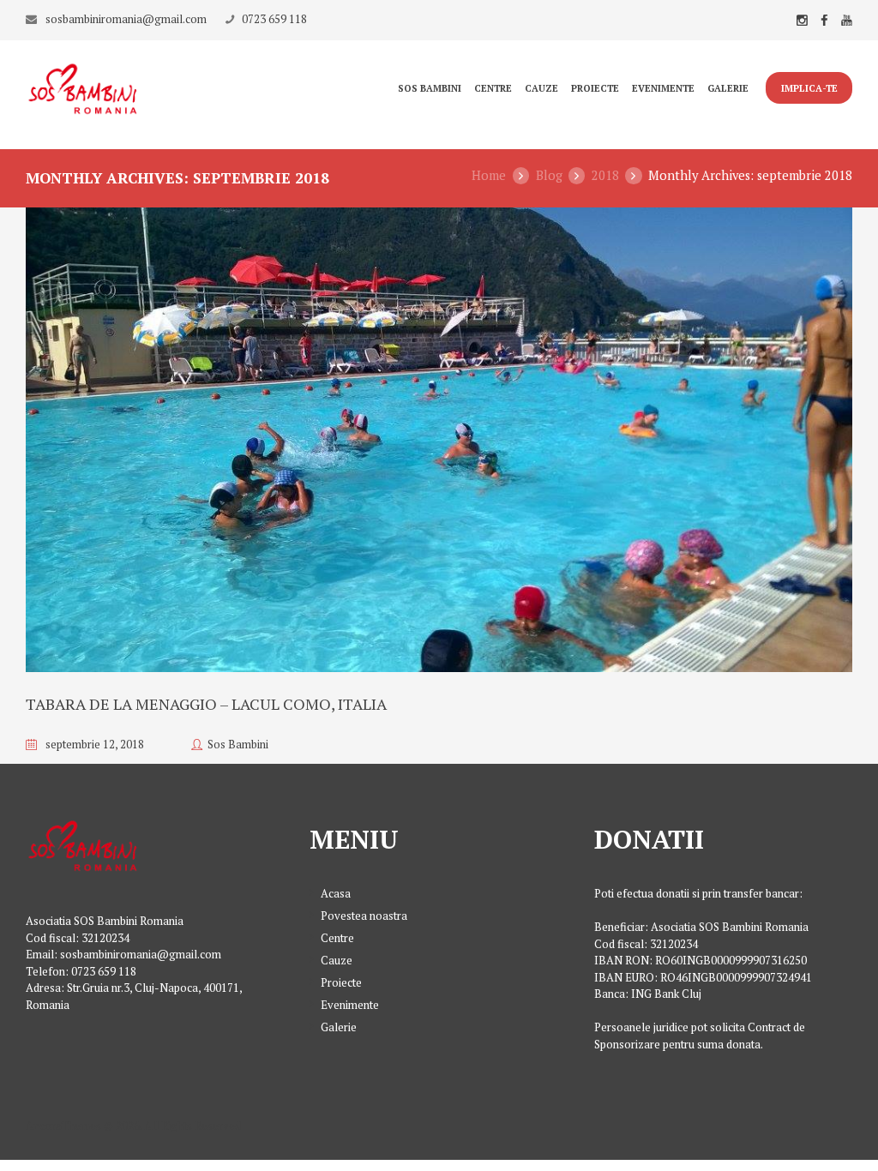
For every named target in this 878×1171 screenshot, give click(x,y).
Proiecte (595, 88)
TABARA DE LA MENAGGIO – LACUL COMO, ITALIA (206, 704)
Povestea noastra (364, 915)
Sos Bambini (429, 88)
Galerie (728, 88)
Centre (493, 88)
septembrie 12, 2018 (94, 744)
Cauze (541, 88)
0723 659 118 (274, 19)
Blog (549, 175)
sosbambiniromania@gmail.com (126, 19)
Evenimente (663, 88)
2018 (605, 175)
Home (489, 175)
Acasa (336, 893)
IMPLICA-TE (809, 88)
